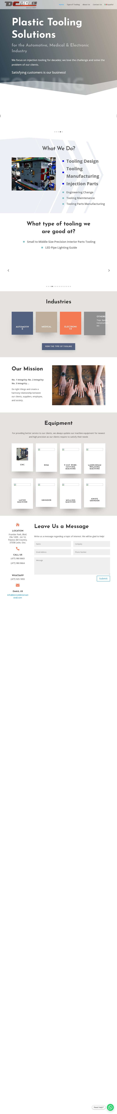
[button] (54, 131)
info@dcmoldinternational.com (17, 596)
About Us (86, 5)
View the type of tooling (58, 346)
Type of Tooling (73, 5)
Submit (103, 578)
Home (61, 5)
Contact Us (97, 5)
